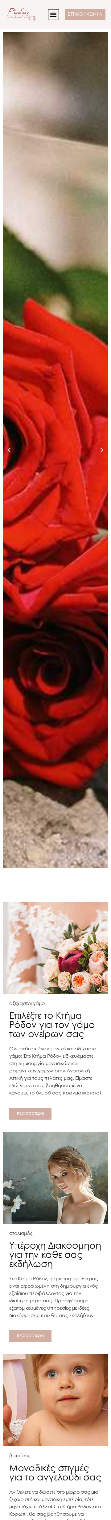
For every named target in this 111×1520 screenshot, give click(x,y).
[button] (53, 14)
